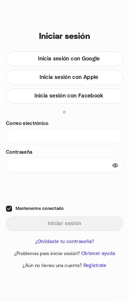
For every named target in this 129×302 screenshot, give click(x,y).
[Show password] (115, 165)
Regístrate (94, 265)
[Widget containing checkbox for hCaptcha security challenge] (64, 189)
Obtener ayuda (98, 253)
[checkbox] (9, 209)
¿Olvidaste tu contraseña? (64, 241)
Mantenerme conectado (40, 209)
